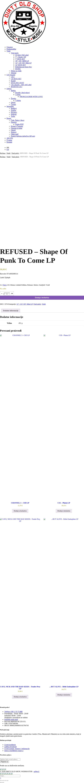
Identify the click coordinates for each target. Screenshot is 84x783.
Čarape (13, 104)
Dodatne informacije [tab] (10, 311)
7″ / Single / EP (20, 57)
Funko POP (19, 124)
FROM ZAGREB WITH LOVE (31, 97)
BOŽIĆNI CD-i (16, 87)
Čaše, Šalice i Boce (17, 120)
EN (8, 149)
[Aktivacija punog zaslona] (3, 780)
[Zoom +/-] (1, 780)
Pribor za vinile (16, 71)
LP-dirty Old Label (22, 55)
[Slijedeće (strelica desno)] (3, 782)
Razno (9, 118)
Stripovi (13, 132)
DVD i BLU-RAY (17, 83)
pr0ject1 (36, 771)
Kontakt (9, 142)
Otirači (13, 130)
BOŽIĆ (18, 69)
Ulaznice (10, 47)
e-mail (11, 719)
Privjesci (14, 112)
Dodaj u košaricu (42, 298)
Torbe (13, 116)
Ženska (13, 98)
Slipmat (13, 73)
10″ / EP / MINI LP (22, 61)
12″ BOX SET (20, 65)
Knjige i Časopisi (17, 126)
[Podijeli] (5, 780)
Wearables (10, 106)
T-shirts (17, 95)
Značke (13, 110)
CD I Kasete (11, 75)
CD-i (12, 77)
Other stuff (14, 134)
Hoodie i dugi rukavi (22, 93)
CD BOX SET (16, 79)
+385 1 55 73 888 (13, 712)
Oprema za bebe (16, 128)
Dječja (13, 102)
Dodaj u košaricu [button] (20, 511)
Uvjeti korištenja (10, 745)
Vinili (8, 51)
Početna (2, 153)
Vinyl (4, 285)
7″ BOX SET (20, 59)
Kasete (13, 81)
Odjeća (9, 89)
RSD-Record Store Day (23, 67)
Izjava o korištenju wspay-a (13, 751)
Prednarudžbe (11, 49)
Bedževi (14, 108)
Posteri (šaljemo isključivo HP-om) (23, 136)
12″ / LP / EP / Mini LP (23, 63)
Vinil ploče (14, 53)
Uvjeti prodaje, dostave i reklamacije (17, 749)
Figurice (14, 122)
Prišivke (14, 114)
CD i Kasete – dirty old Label (21, 85)
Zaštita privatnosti (10, 747)
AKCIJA (10, 138)
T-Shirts (18, 100)
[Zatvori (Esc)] (7, 780)
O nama (9, 140)
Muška (13, 91)
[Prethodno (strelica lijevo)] (1, 782)
